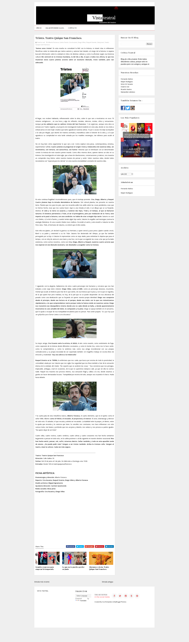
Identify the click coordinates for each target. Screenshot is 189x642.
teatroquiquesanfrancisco (63, 464)
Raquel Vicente (91, 42)
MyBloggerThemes (120, 602)
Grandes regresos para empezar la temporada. (44, 568)
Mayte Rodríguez (127, 82)
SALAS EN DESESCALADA (55, 28)
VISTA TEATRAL (42, 591)
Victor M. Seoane (127, 84)
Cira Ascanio (73, 42)
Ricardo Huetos (126, 89)
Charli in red (125, 87)
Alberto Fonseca (53, 42)
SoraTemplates (107, 602)
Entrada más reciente (41, 582)
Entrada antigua (107, 582)
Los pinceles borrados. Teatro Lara (136, 151)
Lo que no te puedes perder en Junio (73, 568)
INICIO (39, 28)
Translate (83, 601)
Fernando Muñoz (127, 79)
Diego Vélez (82, 42)
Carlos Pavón (64, 42)
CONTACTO (72, 28)
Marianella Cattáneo (128, 92)
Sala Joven (100, 42)
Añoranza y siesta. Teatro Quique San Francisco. (99, 568)
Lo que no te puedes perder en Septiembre (136, 136)
